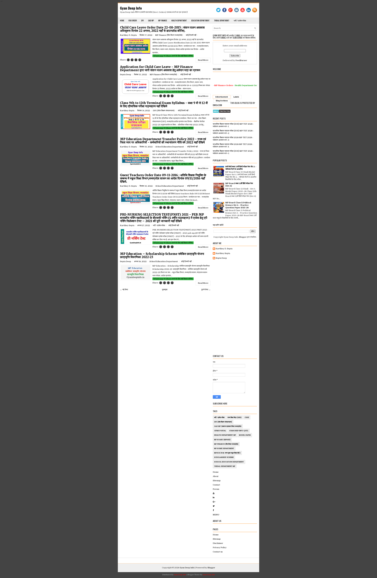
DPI (142, 20)
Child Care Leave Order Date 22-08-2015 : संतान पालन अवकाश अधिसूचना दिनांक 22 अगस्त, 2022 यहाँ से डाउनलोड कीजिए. (162, 29)
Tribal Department (221, 20)
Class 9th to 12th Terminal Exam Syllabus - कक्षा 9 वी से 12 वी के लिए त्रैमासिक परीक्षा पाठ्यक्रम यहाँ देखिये (164, 104)
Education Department (200, 20)
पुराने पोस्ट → (206, 289)
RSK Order (133, 20)
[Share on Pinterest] (135, 59)
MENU (216, 515)
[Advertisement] (235, 307)
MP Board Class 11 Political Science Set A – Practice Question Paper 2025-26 (238, 205)
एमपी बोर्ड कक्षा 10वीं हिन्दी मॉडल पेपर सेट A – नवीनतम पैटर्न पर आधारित (240, 167)
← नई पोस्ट (124, 289)
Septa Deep (221, 258)
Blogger (243, 237)
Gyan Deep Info (131, 8)
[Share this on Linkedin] (139, 59)
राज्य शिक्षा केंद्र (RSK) (235, 417)
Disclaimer (218, 543)
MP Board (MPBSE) (222, 440)
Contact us (218, 552)
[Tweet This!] (128, 59)
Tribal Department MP (224, 466)
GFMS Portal (220, 431)
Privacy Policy (219, 547)
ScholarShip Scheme (224, 457)
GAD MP (151, 20)
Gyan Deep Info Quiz (238, 431)
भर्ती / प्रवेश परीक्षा (240, 20)
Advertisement (221, 97)
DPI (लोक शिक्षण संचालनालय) (164, 110)
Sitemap (217, 480)
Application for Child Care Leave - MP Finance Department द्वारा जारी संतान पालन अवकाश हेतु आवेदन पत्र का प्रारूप (160, 68)
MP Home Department (224, 448)
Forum (216, 489)
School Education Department (170, 147)
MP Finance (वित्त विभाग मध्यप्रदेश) (168, 35)
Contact (216, 485)
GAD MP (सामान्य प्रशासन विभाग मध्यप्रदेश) (227, 426)
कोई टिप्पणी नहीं (191, 35)
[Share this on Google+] (132, 59)
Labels (236, 97)
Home (122, 20)
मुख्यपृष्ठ (164, 289)
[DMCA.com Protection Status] (222, 112)
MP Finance (162, 20)
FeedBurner (241, 60)
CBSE (247, 417)
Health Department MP (225, 435)
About (215, 476)
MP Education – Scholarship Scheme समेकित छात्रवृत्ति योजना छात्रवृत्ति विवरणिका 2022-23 (162, 255)
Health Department (179, 20)
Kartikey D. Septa (224, 249)
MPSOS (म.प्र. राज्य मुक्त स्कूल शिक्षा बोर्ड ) (227, 453)
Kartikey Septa (223, 253)
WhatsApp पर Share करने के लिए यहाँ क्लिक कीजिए (173, 56)
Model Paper (245, 435)
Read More (203, 60)
